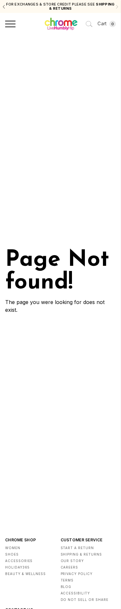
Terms (67, 580)
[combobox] (89, 23)
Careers (69, 567)
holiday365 (17, 567)
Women (12, 548)
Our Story (72, 561)
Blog (66, 587)
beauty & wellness (25, 574)
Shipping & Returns (81, 554)
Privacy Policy (77, 574)
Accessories (19, 561)
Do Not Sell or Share (84, 600)
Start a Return (77, 548)
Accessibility (75, 593)
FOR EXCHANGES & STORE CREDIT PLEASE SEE (60, 6)
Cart (105, 23)
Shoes (12, 554)
